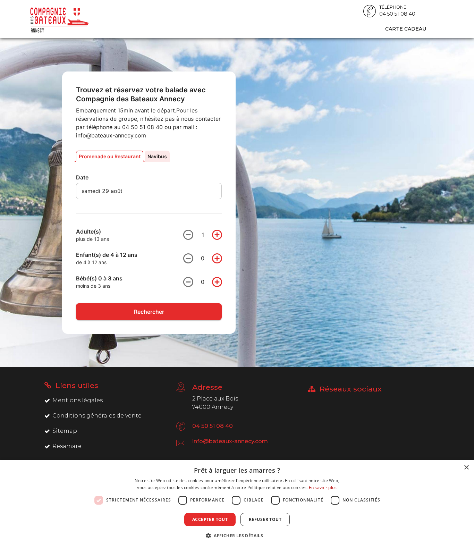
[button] (237, 535)
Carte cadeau (405, 29)
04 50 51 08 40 (212, 426)
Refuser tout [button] (265, 519)
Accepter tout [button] (210, 519)
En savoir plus (323, 487)
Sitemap (64, 431)
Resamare (67, 446)
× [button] (466, 467)
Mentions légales (77, 400)
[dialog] (237, 504)
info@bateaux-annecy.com (230, 441)
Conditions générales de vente (97, 415)
